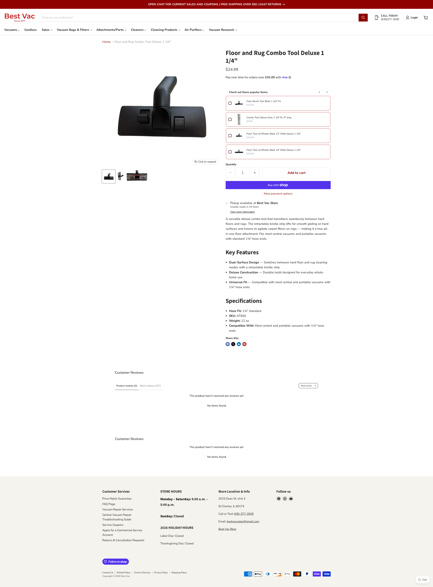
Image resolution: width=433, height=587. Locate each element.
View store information (242, 212)
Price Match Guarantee (116, 499)
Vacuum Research (222, 30)
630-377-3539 (244, 514)
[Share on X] (233, 344)
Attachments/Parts (110, 30)
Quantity (231, 164)
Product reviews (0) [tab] (126, 385)
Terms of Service (142, 572)
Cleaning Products (164, 30)
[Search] (363, 17)
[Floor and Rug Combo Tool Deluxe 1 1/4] (120, 176)
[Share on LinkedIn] (239, 344)
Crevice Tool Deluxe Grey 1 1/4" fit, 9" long (268, 117)
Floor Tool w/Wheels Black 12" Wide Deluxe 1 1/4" (273, 133)
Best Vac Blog (227, 529)
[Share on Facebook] (228, 344)
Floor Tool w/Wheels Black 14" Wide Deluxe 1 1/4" (273, 150)
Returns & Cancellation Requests (123, 540)
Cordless (30, 30)
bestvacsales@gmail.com (243, 521)
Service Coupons (112, 525)
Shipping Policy (179, 572)
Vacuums (11, 30)
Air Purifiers (193, 30)
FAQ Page (108, 504)
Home (106, 42)
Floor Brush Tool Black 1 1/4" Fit (263, 101)
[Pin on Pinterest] (244, 344)
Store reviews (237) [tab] (150, 385)
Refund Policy (123, 572)
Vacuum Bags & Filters (73, 30)
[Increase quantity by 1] (254, 173)
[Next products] (327, 92)
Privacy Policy (161, 572)
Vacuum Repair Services (117, 509)
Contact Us (107, 572)
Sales (46, 30)
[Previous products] (319, 92)
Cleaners (137, 30)
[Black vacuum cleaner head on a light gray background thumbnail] (108, 176)
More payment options (278, 193)
